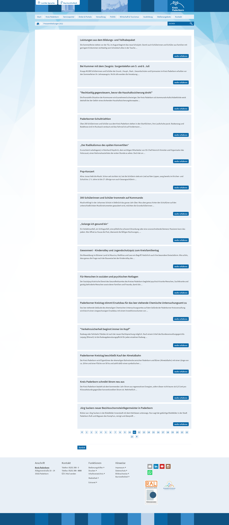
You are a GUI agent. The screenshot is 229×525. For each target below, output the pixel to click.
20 (177, 432)
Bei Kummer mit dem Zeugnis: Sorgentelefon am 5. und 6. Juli (114, 66)
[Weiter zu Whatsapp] (169, 472)
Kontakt (178, 17)
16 (158, 432)
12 (139, 432)
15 (153, 432)
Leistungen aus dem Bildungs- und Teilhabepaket (107, 40)
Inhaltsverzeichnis (96, 473)
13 (144, 432)
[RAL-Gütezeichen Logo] (151, 492)
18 (168, 432)
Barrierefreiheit (70, 3)
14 (149, 432)
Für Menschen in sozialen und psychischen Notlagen (109, 276)
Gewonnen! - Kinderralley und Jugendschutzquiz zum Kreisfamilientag (119, 250)
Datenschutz (120, 470)
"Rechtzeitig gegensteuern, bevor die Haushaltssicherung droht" (116, 92)
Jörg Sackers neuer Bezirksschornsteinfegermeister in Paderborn (116, 408)
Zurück (82, 447)
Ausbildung (148, 17)
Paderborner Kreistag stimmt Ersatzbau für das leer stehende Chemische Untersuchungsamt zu (133, 303)
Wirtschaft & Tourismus (129, 17)
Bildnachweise (121, 473)
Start (39, 17)
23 (132, 436)
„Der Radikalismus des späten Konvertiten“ (104, 145)
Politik (112, 17)
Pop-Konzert (87, 171)
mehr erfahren (180, 56)
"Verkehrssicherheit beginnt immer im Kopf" (105, 329)
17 (163, 432)
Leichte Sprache (48, 3)
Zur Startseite (38, 24)
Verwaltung (101, 17)
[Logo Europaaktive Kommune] (169, 485)
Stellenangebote (164, 17)
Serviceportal (68, 17)
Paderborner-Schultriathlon (95, 119)
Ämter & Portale (85, 17)
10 (130, 432)
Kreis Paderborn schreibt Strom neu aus (102, 381)
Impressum (119, 467)
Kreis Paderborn (52, 17)
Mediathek (93, 478)
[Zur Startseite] (181, 6)
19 (172, 432)
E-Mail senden (70, 473)
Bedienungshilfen (96, 467)
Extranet (92, 482)
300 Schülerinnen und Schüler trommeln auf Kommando (111, 197)
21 (182, 432)
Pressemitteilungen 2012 (53, 24)
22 (187, 432)
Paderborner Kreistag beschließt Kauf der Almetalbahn (110, 355)
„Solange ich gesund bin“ (94, 224)
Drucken (92, 470)
